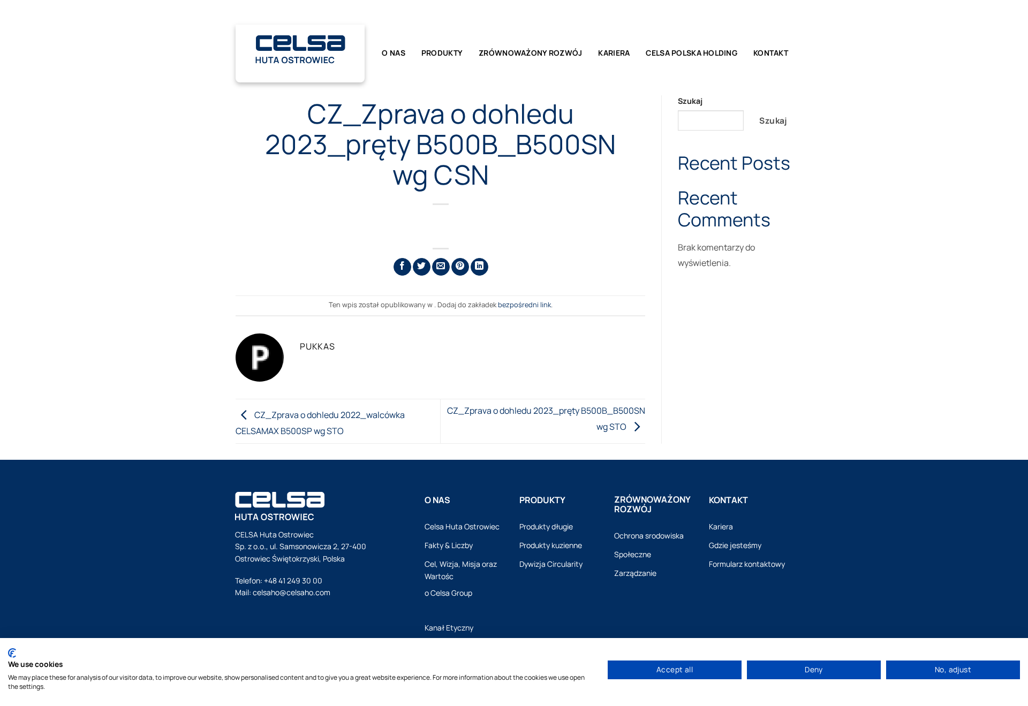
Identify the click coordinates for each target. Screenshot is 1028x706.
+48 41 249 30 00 (293, 580)
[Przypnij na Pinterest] (460, 267)
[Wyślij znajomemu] (441, 267)
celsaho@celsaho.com (291, 592)
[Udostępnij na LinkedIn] (479, 267)
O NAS (393, 53)
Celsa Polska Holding (691, 53)
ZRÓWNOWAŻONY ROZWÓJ (530, 53)
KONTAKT (770, 53)
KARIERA (614, 53)
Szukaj (690, 101)
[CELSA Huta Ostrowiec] (300, 47)
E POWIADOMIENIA (599, 12)
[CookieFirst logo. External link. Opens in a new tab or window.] (12, 653)
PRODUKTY (442, 53)
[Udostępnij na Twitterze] (421, 267)
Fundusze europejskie (682, 12)
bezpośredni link (524, 304)
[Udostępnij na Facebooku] (402, 267)
